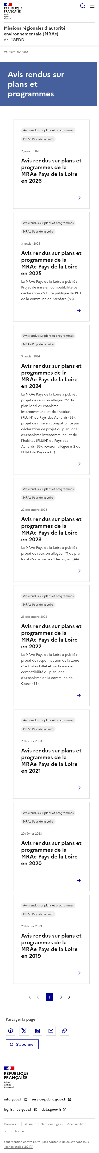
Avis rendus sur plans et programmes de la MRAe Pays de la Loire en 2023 (51, 529)
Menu (92, 6)
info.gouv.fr (13, 1099)
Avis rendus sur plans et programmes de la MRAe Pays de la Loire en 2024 (51, 376)
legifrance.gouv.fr (18, 1109)
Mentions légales (51, 1124)
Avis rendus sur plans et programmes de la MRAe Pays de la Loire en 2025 (51, 263)
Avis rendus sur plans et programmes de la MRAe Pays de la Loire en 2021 (51, 761)
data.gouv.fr (52, 1109)
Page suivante (61, 997)
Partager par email (51, 1031)
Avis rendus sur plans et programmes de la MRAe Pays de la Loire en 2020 (51, 853)
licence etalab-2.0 (16, 1147)
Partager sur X (24, 1031)
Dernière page (70, 997)
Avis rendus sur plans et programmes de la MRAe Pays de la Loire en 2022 (51, 636)
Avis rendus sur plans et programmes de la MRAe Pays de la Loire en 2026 (51, 171)
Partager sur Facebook (10, 1031)
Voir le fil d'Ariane (16, 52)
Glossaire (30, 1124)
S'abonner (25, 1044)
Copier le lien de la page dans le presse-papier (64, 1031)
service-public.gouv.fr (49, 1099)
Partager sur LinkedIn (37, 1031)
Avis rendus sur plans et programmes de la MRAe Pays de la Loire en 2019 (51, 946)
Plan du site (11, 1124)
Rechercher (82, 6)
